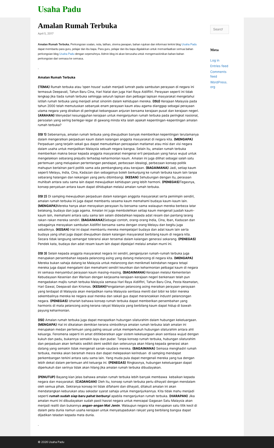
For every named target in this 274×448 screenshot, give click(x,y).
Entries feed (219, 66)
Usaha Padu (59, 9)
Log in (214, 60)
